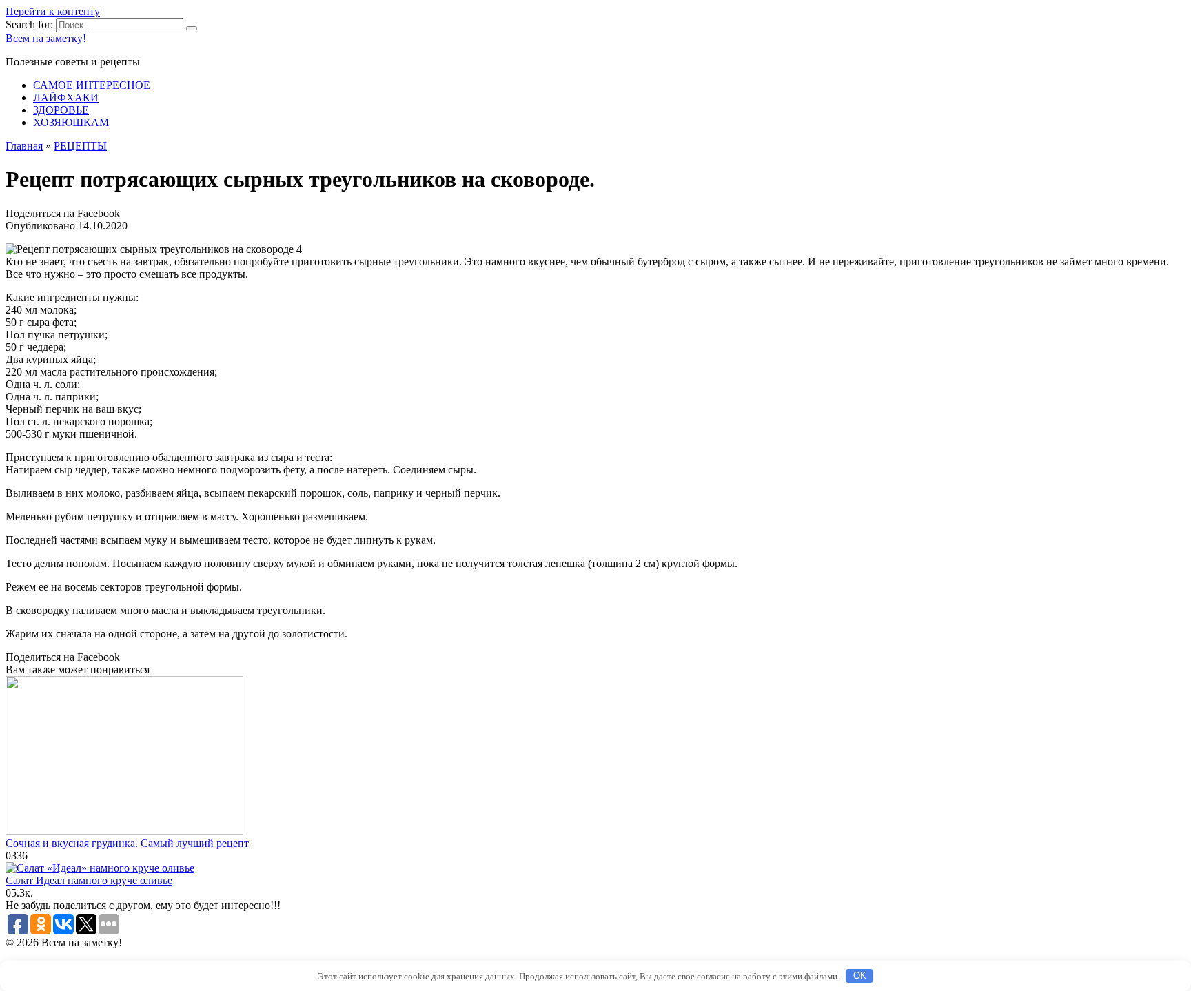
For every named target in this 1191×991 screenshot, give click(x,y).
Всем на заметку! (46, 38)
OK (859, 975)
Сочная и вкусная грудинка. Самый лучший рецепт (127, 843)
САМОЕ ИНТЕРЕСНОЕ (91, 85)
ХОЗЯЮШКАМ (71, 122)
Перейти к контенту (53, 11)
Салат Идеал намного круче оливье (89, 880)
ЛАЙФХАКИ (66, 97)
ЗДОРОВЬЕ (61, 110)
